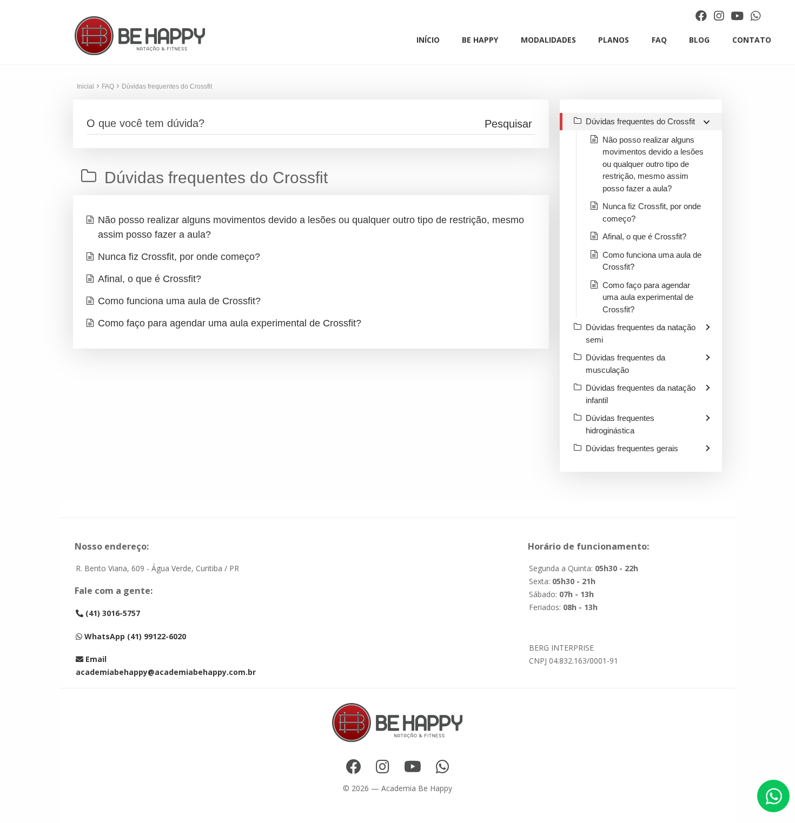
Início (428, 40)
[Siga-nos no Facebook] (702, 15)
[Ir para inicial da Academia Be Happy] (140, 36)
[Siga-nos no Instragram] (720, 15)
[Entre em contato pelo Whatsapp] (755, 15)
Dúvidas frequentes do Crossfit (167, 86)
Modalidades (548, 40)
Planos (613, 40)
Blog (699, 40)
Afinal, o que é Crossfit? (149, 278)
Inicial (85, 86)
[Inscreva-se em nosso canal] (738, 15)
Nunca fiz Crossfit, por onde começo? (179, 256)
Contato (751, 40)
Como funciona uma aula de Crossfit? (179, 301)
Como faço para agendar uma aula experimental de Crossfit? (229, 323)
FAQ (659, 40)
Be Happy (480, 40)
